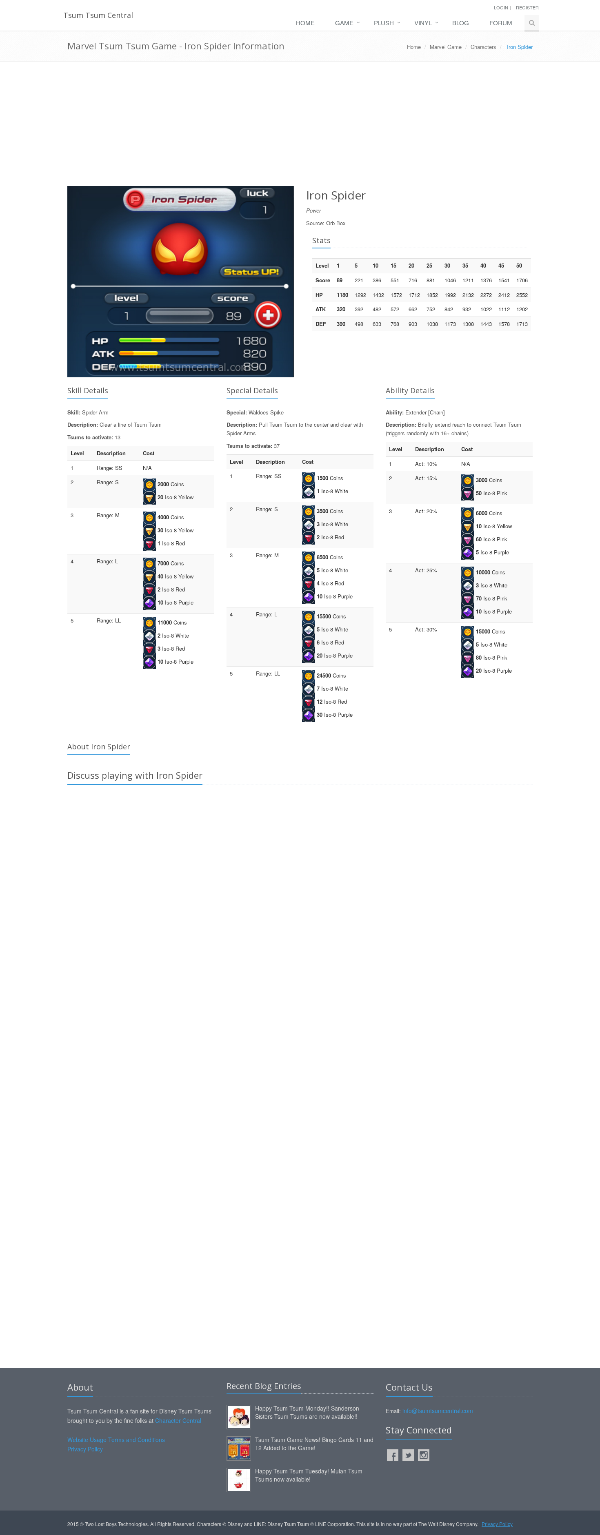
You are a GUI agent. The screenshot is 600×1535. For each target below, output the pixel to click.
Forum (500, 22)
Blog (460, 22)
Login (501, 7)
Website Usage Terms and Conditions (116, 1439)
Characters (483, 47)
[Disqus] (300, 905)
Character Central (178, 1420)
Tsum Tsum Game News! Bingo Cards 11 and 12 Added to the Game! (314, 1443)
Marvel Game (446, 47)
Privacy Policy (85, 1449)
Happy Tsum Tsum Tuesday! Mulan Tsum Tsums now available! (308, 1475)
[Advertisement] (300, 127)
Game (344, 22)
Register (527, 7)
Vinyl (423, 22)
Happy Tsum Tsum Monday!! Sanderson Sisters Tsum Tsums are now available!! (307, 1412)
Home (305, 22)
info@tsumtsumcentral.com (437, 1411)
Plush (384, 22)
